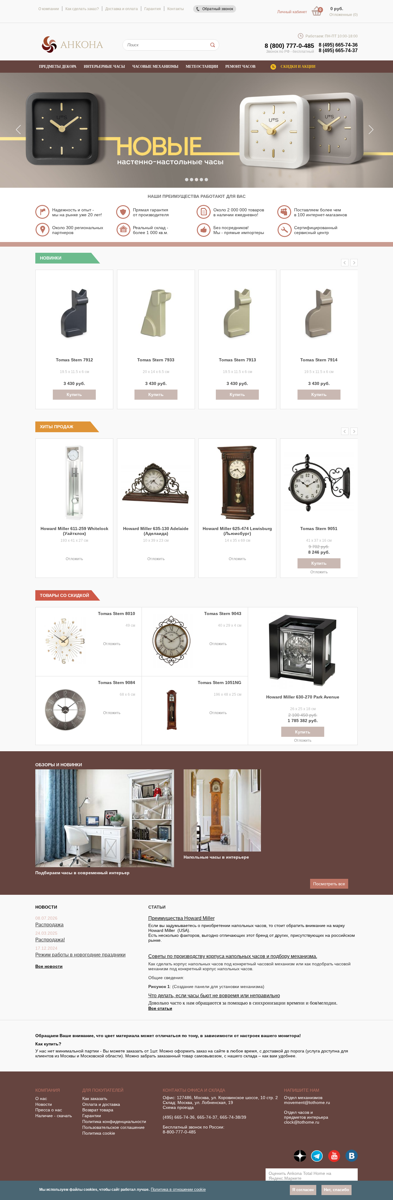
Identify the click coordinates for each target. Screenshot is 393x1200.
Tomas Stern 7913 (237, 359)
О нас (41, 1098)
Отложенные (343, 15)
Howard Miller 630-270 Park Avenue (302, 696)
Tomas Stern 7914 (318, 359)
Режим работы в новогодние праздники (80, 954)
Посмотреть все (329, 883)
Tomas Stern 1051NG (219, 682)
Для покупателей (102, 1090)
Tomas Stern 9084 (116, 682)
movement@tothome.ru (307, 1102)
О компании (48, 9)
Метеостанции (202, 66)
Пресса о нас (48, 1109)
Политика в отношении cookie (178, 1189)
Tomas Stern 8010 (116, 613)
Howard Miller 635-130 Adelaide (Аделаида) (156, 531)
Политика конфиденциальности (114, 1121)
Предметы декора (57, 66)
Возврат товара (97, 1109)
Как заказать (94, 1098)
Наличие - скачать (53, 1115)
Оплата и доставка (101, 1104)
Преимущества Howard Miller (181, 918)
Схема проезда (178, 1107)
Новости (43, 1104)
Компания (47, 1090)
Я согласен (303, 1189)
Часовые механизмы (155, 66)
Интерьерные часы (104, 66)
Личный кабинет (292, 12)
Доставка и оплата (121, 9)
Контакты (175, 9)
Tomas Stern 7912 (74, 359)
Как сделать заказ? (82, 9)
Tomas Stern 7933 (155, 359)
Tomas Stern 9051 (318, 528)
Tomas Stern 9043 (222, 613)
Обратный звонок (217, 9)
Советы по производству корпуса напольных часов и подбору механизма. (232, 956)
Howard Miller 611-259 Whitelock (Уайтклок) (74, 531)
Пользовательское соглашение (113, 1127)
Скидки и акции (298, 66)
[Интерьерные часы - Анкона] (72, 51)
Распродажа (49, 924)
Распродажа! (50, 939)
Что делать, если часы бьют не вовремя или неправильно (214, 995)
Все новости (49, 966)
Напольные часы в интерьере (216, 857)
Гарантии (91, 1115)
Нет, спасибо (336, 1189)
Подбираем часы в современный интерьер (82, 872)
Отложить (74, 559)
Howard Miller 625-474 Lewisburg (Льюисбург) (237, 531)
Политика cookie (98, 1133)
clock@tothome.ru (301, 1122)
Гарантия (152, 9)
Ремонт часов (240, 66)
